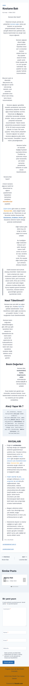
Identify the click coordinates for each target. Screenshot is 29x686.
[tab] (11, 586)
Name (5, 632)
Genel (4, 5)
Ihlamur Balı (8, 578)
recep (5, 12)
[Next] (24, 580)
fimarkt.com (19, 683)
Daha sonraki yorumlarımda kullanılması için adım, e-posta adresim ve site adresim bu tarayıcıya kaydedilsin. (13, 655)
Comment (7, 609)
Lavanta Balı (23, 558)
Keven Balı (6, 558)
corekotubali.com (8, 549)
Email (5, 640)
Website (6, 648)
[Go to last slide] (4, 580)
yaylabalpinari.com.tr (9, 544)
